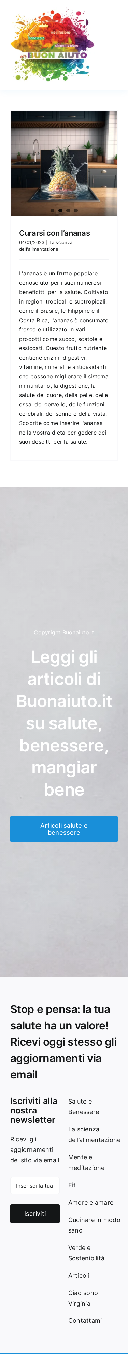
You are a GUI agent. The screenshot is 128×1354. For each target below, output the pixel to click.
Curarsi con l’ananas (54, 233)
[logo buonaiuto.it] (53, 9)
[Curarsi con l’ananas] (64, 163)
